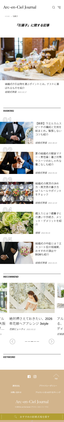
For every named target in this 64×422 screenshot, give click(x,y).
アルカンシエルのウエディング (48, 392)
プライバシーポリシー (48, 386)
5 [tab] (38, 341)
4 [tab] (35, 341)
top (56, 378)
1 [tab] (26, 341)
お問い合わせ (16, 392)
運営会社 (16, 386)
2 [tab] (29, 341)
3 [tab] (32, 341)
